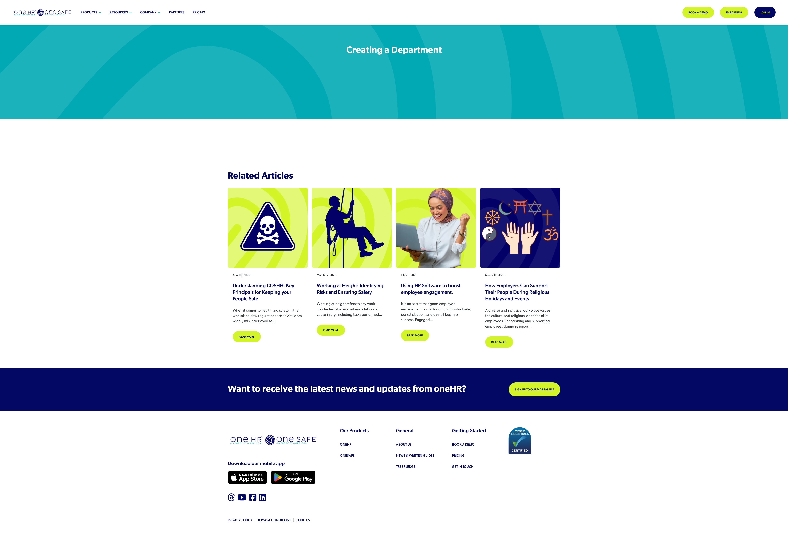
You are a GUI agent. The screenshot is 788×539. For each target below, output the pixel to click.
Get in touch (463, 467)
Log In (765, 12)
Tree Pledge (406, 467)
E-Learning (734, 12)
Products (89, 12)
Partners (176, 12)
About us (404, 444)
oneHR (345, 444)
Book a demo (698, 12)
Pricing (199, 12)
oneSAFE (347, 455)
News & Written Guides (415, 455)
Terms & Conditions (274, 520)
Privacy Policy (240, 520)
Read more (250, 336)
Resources (119, 12)
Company (148, 12)
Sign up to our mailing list (534, 389)
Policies (303, 520)
